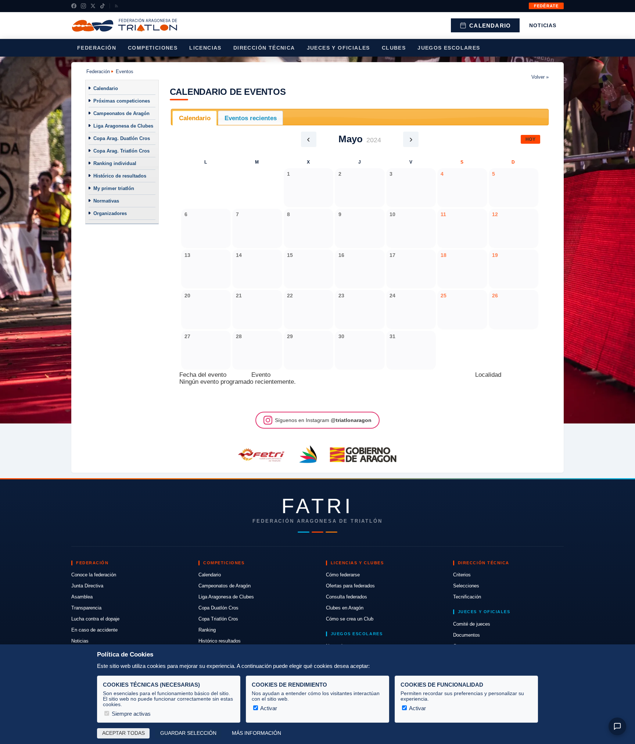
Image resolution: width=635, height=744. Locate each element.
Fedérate (546, 6)
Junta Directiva (87, 586)
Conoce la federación (93, 574)
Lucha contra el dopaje (95, 619)
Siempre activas (130, 714)
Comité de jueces (471, 624)
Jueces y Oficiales (338, 48)
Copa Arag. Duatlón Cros (121, 138)
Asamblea (82, 597)
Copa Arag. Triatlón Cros (121, 151)
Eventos (124, 71)
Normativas (106, 201)
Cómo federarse (343, 574)
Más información (256, 733)
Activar (268, 708)
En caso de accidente (94, 630)
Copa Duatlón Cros (218, 608)
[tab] (194, 118)
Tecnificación (467, 597)
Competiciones (152, 48)
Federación (96, 48)
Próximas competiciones (121, 101)
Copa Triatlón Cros (218, 619)
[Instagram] (83, 5)
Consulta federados (346, 597)
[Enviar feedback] (617, 726)
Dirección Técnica (264, 48)
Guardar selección (188, 733)
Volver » (540, 77)
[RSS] (116, 6)
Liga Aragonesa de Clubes (123, 126)
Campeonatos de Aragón (121, 113)
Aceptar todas (123, 733)
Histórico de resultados (119, 176)
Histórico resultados (219, 641)
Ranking (207, 630)
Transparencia (86, 608)
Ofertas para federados (350, 586)
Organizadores (110, 213)
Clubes (394, 48)
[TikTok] (102, 5)
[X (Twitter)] (93, 5)
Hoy (530, 139)
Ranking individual (114, 163)
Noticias (542, 25)
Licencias (205, 48)
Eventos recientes (251, 118)
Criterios (462, 574)
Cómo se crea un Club (349, 619)
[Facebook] (73, 5)
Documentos (466, 635)
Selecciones (466, 586)
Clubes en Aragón (344, 608)
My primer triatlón (113, 188)
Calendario (490, 25)
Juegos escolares (448, 48)
